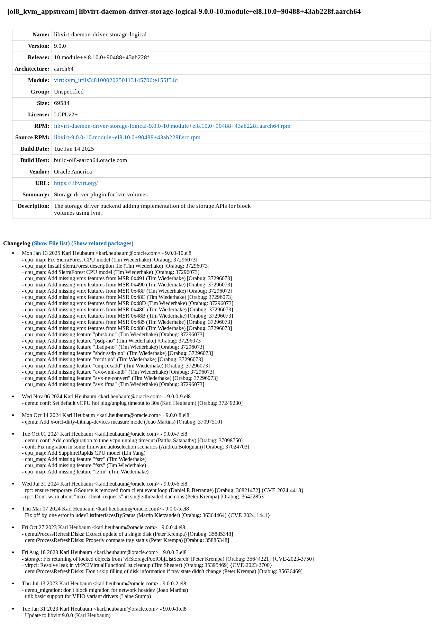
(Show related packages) (102, 243)
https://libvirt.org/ (76, 183)
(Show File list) (51, 243)
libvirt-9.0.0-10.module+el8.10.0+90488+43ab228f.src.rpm (127, 137)
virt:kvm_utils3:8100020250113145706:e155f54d (116, 80)
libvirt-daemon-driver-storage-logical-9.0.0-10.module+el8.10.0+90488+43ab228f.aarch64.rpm (172, 126)
